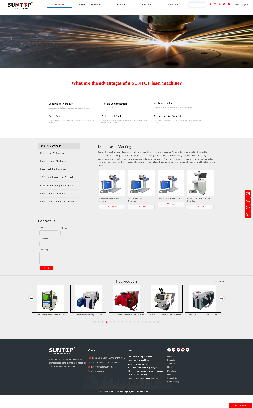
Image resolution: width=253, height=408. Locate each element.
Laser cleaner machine (137, 375)
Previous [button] (31, 298)
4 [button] (106, 322)
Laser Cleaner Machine (52, 193)
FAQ (169, 375)
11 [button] (134, 322)
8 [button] (122, 322)
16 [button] (154, 322)
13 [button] (142, 322)
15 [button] (150, 322)
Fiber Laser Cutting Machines (56, 153)
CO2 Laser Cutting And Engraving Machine (60, 185)
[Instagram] (224, 4)
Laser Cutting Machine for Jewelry (50, 315)
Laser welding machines (138, 364)
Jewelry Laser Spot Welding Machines (165, 315)
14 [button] (146, 322)
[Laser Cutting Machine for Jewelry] (50, 298)
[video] (112, 183)
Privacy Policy (173, 382)
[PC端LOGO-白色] (62, 351)
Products (171, 360)
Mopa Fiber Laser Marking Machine (110, 199)
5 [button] (110, 322)
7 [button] (118, 322)
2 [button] (99, 322)
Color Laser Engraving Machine (137, 199)
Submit (46, 268)
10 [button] (130, 322)
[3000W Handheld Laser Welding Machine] (126, 298)
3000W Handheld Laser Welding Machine (126, 315)
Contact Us (172, 378)
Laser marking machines (138, 360)
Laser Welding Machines (53, 169)
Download (171, 371)
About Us (171, 364)
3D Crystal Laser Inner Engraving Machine (60, 177)
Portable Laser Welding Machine (88, 315)
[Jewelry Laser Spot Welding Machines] (164, 298)
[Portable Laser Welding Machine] (88, 298)
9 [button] (126, 322)
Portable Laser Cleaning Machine (203, 315)
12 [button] (138, 322)
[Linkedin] (215, 4)
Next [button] (222, 298)
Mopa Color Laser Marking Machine (198, 199)
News (169, 367)
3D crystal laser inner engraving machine (145, 368)
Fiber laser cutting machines (140, 357)
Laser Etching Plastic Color (169, 198)
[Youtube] (219, 4)
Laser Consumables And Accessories (60, 201)
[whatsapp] (229, 4)
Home (169, 357)
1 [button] (95, 322)
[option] (50, 301)
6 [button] (114, 322)
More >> (219, 281)
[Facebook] (210, 4)
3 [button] (102, 322)
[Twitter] (178, 350)
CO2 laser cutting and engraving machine (145, 371)
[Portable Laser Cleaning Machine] (203, 298)
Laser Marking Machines (53, 161)
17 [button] (158, 322)
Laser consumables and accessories (143, 378)
